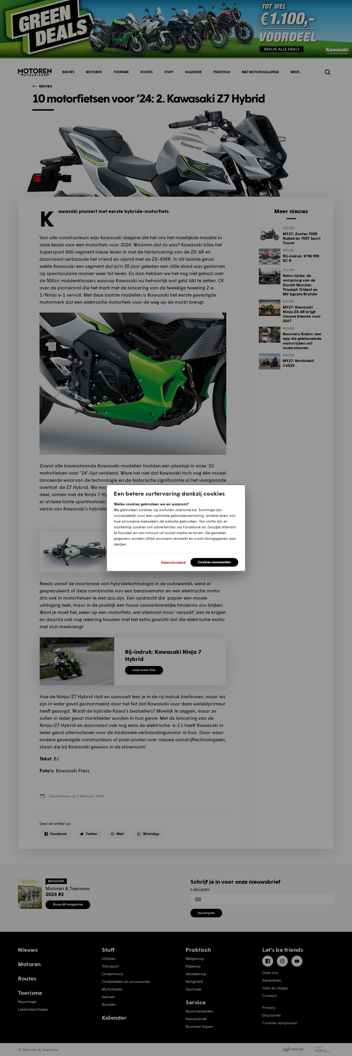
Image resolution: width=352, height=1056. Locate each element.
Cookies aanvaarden (214, 562)
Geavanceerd (173, 562)
